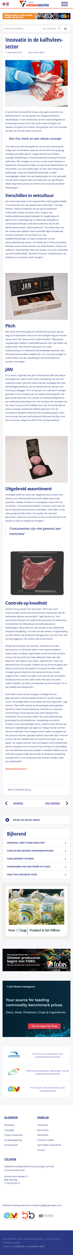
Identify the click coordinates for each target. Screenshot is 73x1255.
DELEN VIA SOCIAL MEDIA (26, 819)
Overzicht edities (45, 1140)
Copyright (9, 1130)
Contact (41, 1150)
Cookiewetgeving (13, 1140)
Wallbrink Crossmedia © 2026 (29, 1246)
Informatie (42, 1124)
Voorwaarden (11, 1144)
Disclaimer (9, 1124)
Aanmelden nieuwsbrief (49, 1144)
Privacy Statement (13, 1134)
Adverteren (43, 1134)
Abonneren (43, 1130)
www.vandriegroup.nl (16, 768)
